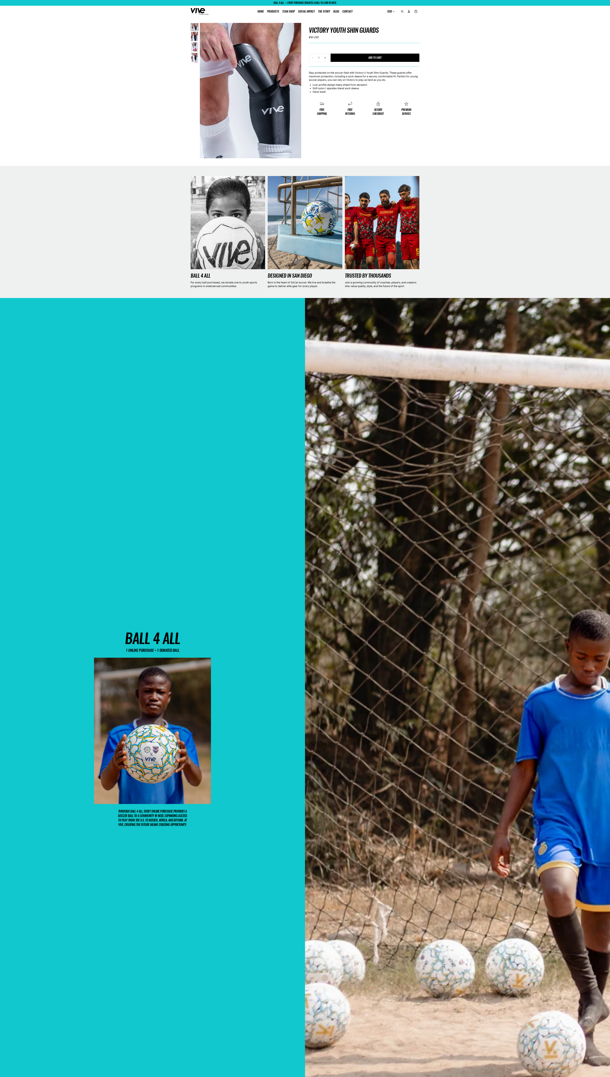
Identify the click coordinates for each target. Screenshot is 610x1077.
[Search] (402, 11)
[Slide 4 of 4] (194, 57)
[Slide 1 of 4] (194, 27)
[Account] (408, 11)
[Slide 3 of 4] (194, 47)
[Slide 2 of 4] (194, 36)
